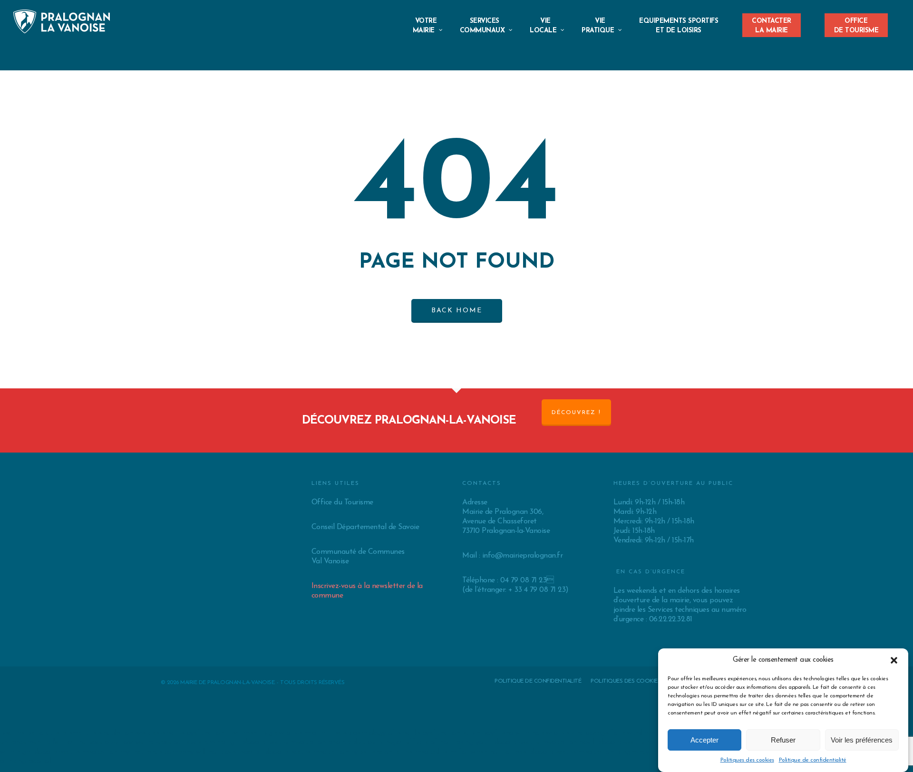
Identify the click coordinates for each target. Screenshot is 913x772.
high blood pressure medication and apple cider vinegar (313, 742)
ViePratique (598, 26)
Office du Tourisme (342, 502)
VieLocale (543, 26)
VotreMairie (425, 26)
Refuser (783, 740)
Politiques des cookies (747, 760)
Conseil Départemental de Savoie (365, 527)
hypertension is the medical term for (409, 752)
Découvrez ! (576, 412)
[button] (894, 660)
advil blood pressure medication (630, 742)
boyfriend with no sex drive (525, 733)
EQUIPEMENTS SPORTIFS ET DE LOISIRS (678, 26)
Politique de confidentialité (812, 760)
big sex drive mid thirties (301, 733)
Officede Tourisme (856, 23)
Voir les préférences (862, 740)
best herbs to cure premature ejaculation (66, 733)
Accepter (704, 740)
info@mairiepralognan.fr (522, 556)
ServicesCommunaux (482, 26)
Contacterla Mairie (771, 23)
